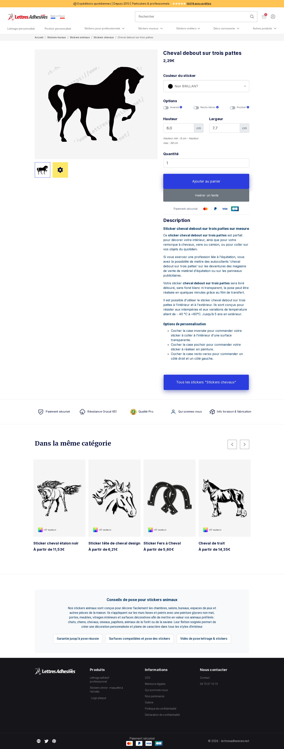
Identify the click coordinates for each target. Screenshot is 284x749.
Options (170, 101)
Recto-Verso (208, 107)
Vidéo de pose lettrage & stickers (203, 638)
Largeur (216, 119)
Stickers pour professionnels (102, 28)
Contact (205, 677)
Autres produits (263, 28)
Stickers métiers (186, 28)
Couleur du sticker (179, 76)
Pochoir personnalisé (58, 28)
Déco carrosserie (224, 28)
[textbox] (206, 86)
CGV (147, 677)
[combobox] (206, 86)
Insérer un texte (206, 195)
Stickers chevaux (104, 37)
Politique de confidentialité (160, 708)
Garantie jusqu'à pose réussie (78, 638)
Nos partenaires (154, 696)
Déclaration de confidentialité (162, 714)
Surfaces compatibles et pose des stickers (139, 638)
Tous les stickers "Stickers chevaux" (206, 382)
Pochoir (242, 107)
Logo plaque (98, 698)
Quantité (171, 154)
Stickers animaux (80, 37)
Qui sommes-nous (156, 690)
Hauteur (170, 119)
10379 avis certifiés (198, 3)
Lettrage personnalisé (21, 28)
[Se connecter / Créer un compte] (273, 16)
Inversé (175, 107)
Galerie (149, 702)
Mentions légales (155, 683)
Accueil (39, 37)
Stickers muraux (148, 28)
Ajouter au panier (206, 181)
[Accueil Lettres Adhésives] (28, 16)
